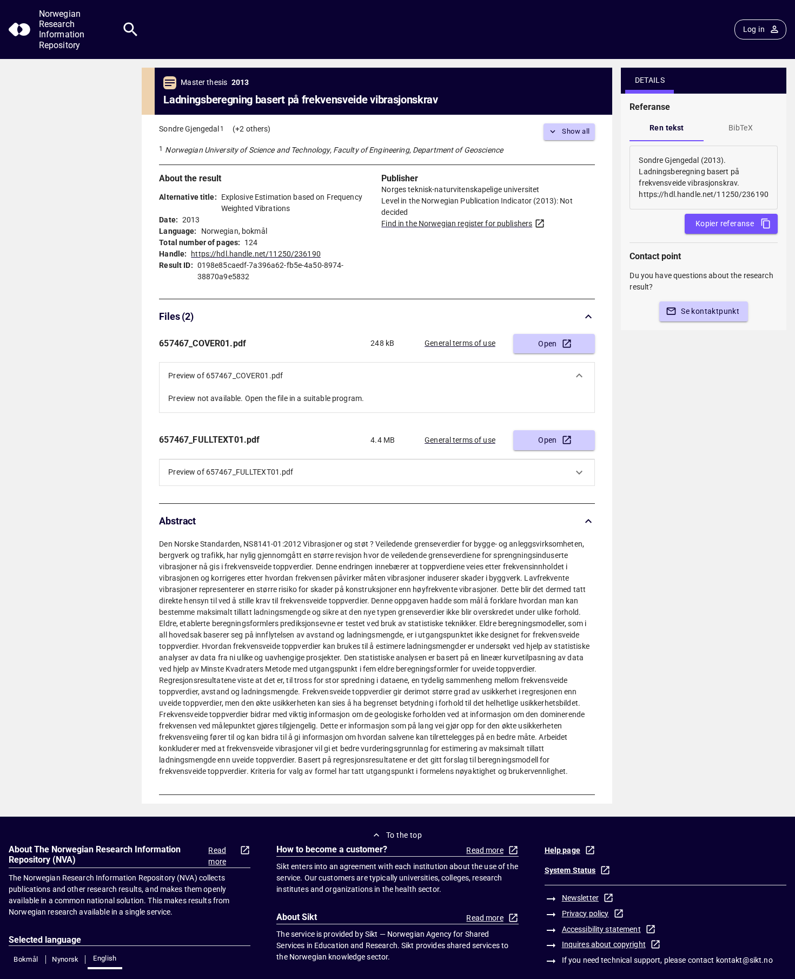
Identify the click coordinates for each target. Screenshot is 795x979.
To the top (404, 835)
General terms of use (460, 343)
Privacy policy (585, 913)
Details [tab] (650, 80)
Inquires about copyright (604, 944)
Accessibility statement (601, 929)
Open (547, 343)
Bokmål (26, 959)
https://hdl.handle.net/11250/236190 (256, 253)
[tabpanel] (704, 177)
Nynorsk (65, 959)
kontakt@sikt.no (744, 960)
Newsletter (580, 897)
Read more (217, 856)
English (105, 958)
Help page (562, 850)
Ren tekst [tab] (667, 127)
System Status (570, 870)
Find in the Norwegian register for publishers (456, 223)
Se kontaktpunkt (710, 311)
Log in (754, 29)
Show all (575, 131)
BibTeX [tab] (740, 127)
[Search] (130, 29)
